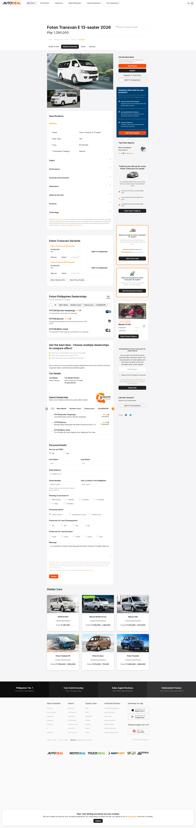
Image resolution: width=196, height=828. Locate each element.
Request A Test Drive (132, 75)
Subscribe (132, 388)
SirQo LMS (107, 716)
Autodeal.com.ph (54, 564)
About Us (50, 708)
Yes (67, 453)
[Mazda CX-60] (132, 311)
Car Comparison (112, 3)
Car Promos (44, 3)
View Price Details (77, 280)
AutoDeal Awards (110, 728)
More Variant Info (58, 280)
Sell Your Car (72, 732)
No (53, 453)
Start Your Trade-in (132, 211)
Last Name (85, 459)
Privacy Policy (63, 740)
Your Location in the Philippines (93, 480)
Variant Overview (70, 47)
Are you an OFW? (56, 449)
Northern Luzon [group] (76, 305)
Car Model (53, 378)
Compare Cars (73, 724)
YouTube (50, 724)
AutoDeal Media (109, 712)
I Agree (98, 821)
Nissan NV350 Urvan (98, 617)
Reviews (92, 47)
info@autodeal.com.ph (75, 225)
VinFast (87, 720)
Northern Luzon (75, 408)
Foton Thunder (133, 656)
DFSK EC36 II (63, 617)
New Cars (31, 3)
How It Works (51, 712)
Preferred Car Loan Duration (60, 532)
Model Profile (54, 47)
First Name (53, 459)
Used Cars (59, 3)
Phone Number (55, 480)
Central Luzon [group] (88, 305)
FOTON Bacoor (56, 319)
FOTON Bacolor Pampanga (62, 310)
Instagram (50, 720)
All (52, 408)
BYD (86, 708)
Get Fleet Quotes (132, 133)
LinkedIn (50, 732)
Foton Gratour (98, 656)
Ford (87, 712)
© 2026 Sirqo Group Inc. (141, 740)
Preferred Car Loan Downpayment (63, 521)
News (83, 47)
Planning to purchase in (58, 496)
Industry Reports (109, 720)
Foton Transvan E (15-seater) (63, 246)
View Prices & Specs (128, 336)
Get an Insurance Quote (132, 291)
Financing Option (56, 510)
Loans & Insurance (94, 3)
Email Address (55, 470)
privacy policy (131, 816)
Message (53, 542)
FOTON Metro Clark (58, 329)
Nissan (87, 728)
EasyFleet (71, 716)
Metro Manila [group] (63, 305)
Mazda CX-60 (125, 324)
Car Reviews (72, 720)
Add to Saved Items (132, 406)
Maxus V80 (133, 617)
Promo (75, 257)
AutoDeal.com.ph (60, 219)
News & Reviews (75, 3)
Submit (54, 576)
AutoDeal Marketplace (111, 708)
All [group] (55, 305)
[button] (51, 305)
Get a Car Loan (132, 258)
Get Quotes (132, 66)
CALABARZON (103, 408)
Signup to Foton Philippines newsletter (133, 375)
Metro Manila (61, 408)
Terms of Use (51, 740)
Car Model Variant (72, 378)
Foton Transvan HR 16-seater (63, 262)
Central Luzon (89, 408)
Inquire (132, 71)
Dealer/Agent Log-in (111, 732)
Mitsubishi (88, 716)
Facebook (50, 716)
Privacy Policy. (89, 570)
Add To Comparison (99, 252)
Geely (87, 732)
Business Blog (109, 724)
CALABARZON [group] (101, 305)
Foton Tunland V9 (63, 656)
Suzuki (87, 724)
